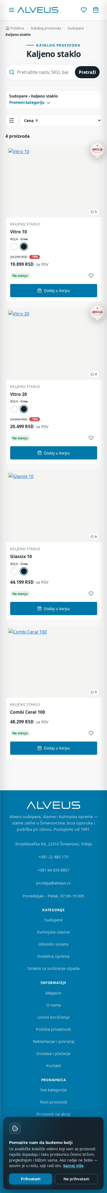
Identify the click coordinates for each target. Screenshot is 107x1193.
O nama (53, 1005)
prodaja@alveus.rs (53, 883)
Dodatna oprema (53, 956)
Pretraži (87, 72)
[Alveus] (38, 10)
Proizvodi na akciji (53, 1114)
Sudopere (76, 28)
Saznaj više (73, 1165)
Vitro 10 (18, 232)
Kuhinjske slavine (53, 932)
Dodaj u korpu (57, 290)
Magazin (53, 992)
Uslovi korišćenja (53, 1017)
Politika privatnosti (53, 1029)
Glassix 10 (21, 556)
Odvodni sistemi (53, 944)
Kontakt (53, 1065)
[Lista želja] (84, 10)
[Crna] (24, 246)
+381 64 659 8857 (53, 870)
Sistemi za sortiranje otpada (53, 968)
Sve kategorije (53, 1089)
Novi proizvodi (53, 1102)
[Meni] (11, 10)
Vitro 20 (18, 394)
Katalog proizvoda (46, 28)
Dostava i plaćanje (53, 1053)
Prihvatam (31, 1178)
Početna (17, 28)
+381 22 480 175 (53, 856)
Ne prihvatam (76, 1178)
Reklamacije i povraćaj (53, 1041)
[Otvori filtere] (11, 120)
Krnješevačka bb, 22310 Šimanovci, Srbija (53, 843)
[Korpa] (96, 10)
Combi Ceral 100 (27, 712)
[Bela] (14, 246)
